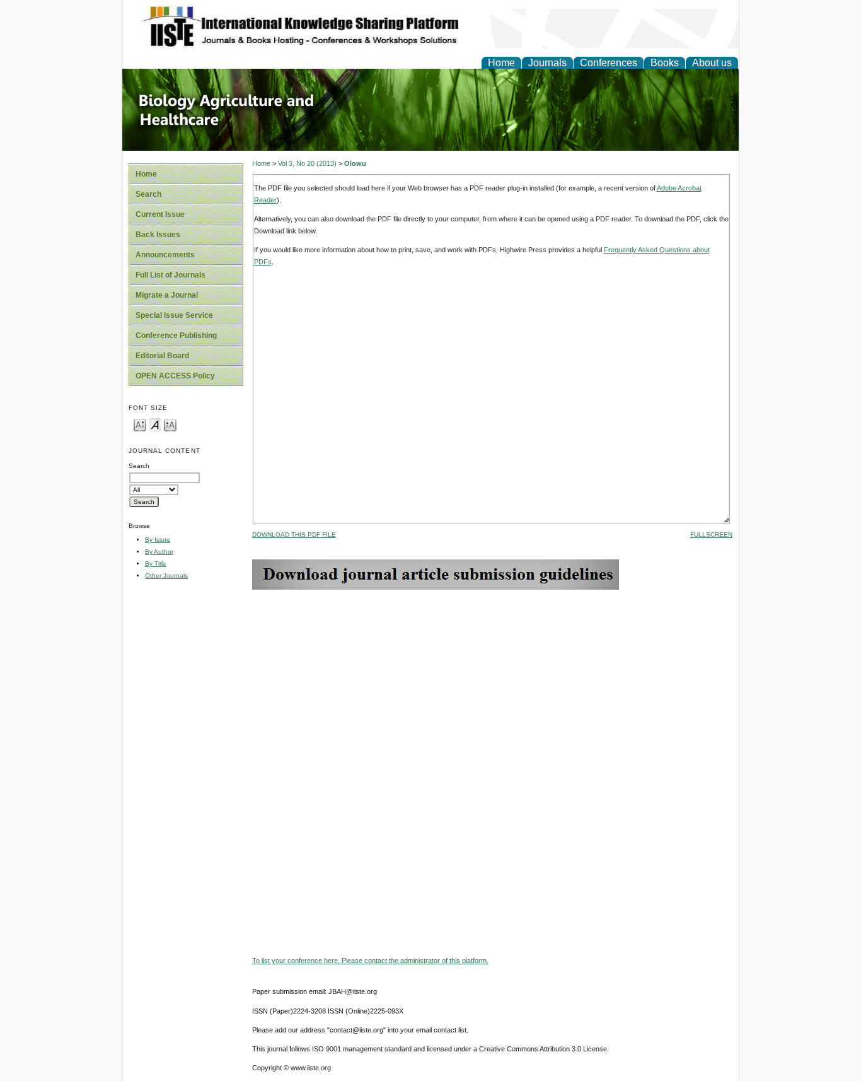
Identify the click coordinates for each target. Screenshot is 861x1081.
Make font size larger (170, 424)
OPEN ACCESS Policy (175, 375)
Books (664, 62)
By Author (159, 551)
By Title (155, 563)
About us (712, 62)
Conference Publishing (176, 335)
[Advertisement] (492, 678)
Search (148, 194)
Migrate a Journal (167, 295)
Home (501, 62)
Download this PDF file (294, 534)
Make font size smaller (140, 424)
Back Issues (158, 234)
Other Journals (166, 575)
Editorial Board (162, 355)
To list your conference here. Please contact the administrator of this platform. (370, 960)
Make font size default (155, 424)
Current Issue (160, 214)
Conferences (608, 62)
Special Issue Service (174, 315)
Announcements (165, 254)
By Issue (157, 539)
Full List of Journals (170, 275)
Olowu (355, 163)
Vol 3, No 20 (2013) (307, 163)
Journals (547, 62)
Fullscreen (711, 534)
